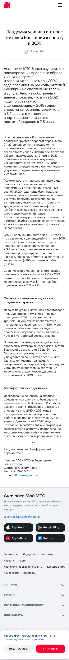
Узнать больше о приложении (22, 517)
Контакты (47, 555)
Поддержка (30, 555)
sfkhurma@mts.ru (26, 475)
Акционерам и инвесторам (20, 573)
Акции (22, 561)
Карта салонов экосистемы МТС (23, 567)
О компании (11, 555)
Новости (9, 561)
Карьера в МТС (56, 567)
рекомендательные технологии (24, 640)
